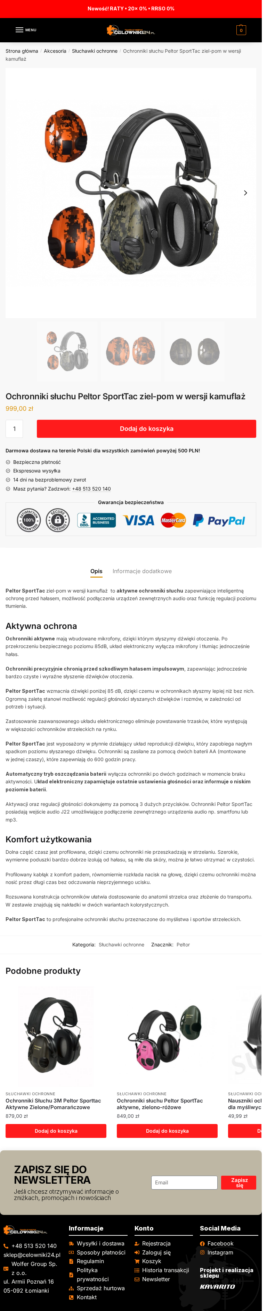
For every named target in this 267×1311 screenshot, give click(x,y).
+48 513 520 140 (91, 489)
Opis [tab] (96, 571)
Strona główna (22, 51)
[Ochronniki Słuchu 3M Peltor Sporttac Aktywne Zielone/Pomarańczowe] (56, 1036)
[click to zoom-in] (131, 193)
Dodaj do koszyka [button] (56, 1131)
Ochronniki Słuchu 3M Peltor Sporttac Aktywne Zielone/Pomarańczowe (53, 1104)
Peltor (183, 944)
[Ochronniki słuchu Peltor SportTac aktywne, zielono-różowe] (167, 1036)
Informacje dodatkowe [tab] (142, 571)
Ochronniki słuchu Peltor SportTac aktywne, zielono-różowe (160, 1104)
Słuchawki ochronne (95, 51)
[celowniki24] (32, 1230)
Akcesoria (55, 51)
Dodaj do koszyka (146, 428)
